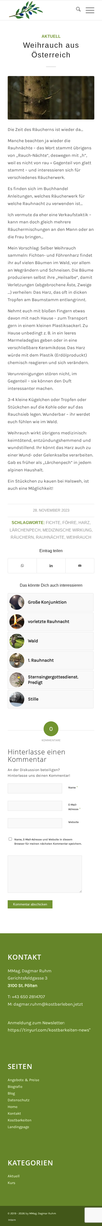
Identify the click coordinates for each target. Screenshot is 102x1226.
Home (13, 1106)
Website (73, 822)
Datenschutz (18, 1100)
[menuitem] (76, 10)
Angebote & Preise (23, 1080)
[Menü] (87, 10)
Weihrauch (78, 537)
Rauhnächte (50, 537)
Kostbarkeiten (19, 1120)
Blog (11, 1093)
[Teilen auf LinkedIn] (51, 565)
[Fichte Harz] (51, 98)
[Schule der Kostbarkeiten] (42, 10)
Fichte (53, 522)
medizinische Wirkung (67, 530)
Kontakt (14, 1113)
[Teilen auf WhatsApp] (22, 565)
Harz (84, 522)
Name (73, 787)
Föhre (69, 522)
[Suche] (76, 10)
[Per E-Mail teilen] (80, 565)
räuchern (22, 537)
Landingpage (18, 1127)
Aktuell (51, 36)
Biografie (15, 1086)
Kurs (11, 1183)
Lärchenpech (25, 530)
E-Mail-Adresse (74, 807)
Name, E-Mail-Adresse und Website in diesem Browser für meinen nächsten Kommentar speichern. (48, 841)
